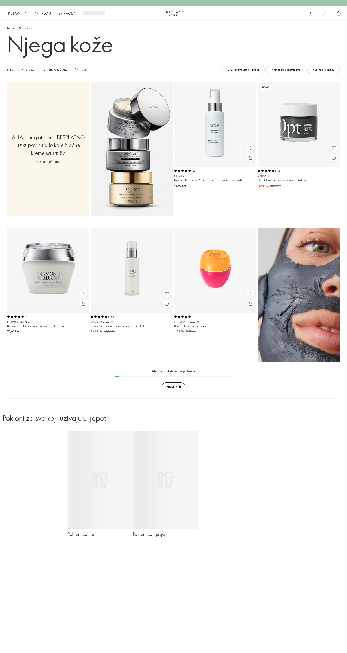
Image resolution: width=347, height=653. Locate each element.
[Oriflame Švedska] (173, 13)
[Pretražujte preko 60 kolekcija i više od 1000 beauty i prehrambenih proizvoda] (312, 13)
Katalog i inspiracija (55, 13)
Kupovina (17, 13)
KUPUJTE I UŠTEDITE (48, 162)
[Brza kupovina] (250, 158)
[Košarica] (338, 13)
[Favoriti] (250, 148)
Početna (11, 28)
